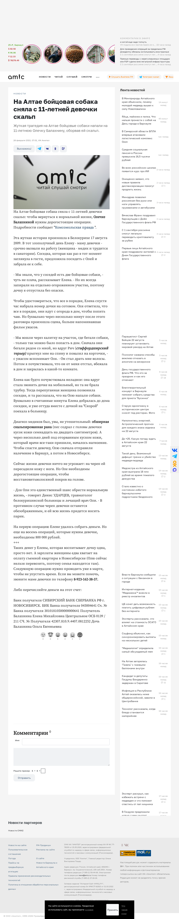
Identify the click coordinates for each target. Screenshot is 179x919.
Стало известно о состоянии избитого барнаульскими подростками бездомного (137, 491)
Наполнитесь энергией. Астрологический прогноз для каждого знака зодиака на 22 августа (138, 425)
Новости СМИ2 (15, 830)
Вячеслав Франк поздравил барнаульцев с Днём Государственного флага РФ (139, 219)
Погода (12, 858)
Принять (112, 909)
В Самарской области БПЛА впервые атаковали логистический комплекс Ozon (139, 136)
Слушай (72, 76)
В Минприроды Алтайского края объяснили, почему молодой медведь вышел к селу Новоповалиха (138, 103)
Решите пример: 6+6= (26, 770)
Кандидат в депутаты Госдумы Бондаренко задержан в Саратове (135, 679)
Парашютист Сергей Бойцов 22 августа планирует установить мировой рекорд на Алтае (137, 341)
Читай (59, 76)
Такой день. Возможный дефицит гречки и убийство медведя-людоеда (139, 457)
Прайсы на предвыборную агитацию (16, 867)
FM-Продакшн (43, 845)
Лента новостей (132, 90)
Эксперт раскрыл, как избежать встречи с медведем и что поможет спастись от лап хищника (137, 799)
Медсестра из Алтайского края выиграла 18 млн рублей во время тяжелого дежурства (138, 473)
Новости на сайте (17, 845)
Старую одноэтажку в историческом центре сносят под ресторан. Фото (138, 409)
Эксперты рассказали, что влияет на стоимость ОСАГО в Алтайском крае (139, 622)
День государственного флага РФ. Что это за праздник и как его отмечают (136, 374)
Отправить (24, 777)
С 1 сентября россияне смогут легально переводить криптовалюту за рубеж (138, 235)
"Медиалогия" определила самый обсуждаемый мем (137, 650)
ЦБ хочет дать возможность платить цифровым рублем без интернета (138, 607)
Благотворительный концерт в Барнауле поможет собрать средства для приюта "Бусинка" (138, 393)
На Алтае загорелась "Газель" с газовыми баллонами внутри (134, 665)
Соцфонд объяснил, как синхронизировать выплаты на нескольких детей (139, 637)
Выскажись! (24, 148)
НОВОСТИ (19, 93)
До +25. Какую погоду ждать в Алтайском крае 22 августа (139, 442)
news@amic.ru (85, 875)
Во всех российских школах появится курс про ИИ (139, 169)
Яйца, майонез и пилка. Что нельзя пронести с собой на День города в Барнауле (139, 120)
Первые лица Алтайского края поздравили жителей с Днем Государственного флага (139, 253)
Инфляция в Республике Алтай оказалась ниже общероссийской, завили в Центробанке (138, 696)
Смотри (86, 76)
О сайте (40, 858)
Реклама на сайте (45, 849)
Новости (45, 76)
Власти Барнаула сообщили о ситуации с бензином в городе (139, 578)
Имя (17, 740)
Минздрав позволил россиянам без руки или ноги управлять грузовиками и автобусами (138, 202)
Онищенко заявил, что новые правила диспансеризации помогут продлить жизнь (138, 184)
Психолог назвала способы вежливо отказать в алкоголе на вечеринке (138, 358)
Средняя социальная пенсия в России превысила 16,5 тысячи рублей (136, 154)
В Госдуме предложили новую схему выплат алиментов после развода (137, 815)
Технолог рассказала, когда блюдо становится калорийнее (138, 712)
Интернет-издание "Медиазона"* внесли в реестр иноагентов (136, 593)
